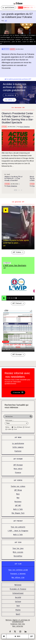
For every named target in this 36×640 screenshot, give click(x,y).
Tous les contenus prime (18, 569)
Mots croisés (18, 552)
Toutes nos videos (18, 486)
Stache (4, 126)
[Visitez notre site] (4, 636)
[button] (15, 190)
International (18, 593)
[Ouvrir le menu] (31, 636)
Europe (12, 49)
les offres (8, 100)
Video (9, 429)
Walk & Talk (18, 509)
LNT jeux (18, 542)
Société (18, 597)
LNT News (18, 437)
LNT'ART (18, 505)
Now (18, 497)
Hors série (18, 468)
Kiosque (5, 342)
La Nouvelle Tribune (18, 2)
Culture (18, 601)
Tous (15, 427)
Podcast (7, 263)
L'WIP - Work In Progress (18, 530)
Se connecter (9, 95)
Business (18, 501)
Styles (18, 609)
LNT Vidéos (17, 252)
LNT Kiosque (17, 354)
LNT (6, 20)
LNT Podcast (17, 303)
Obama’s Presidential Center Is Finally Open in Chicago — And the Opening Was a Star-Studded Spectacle (18, 118)
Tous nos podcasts (18, 526)
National (18, 584)
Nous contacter (17, 626)
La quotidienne (8, 7)
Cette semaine (18, 447)
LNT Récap (18, 490)
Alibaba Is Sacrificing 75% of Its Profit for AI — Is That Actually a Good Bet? (13, 178)
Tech (18, 605)
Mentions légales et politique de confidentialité (18, 620)
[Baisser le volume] (32, 298)
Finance (18, 472)
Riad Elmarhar (25, 126)
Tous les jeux (18, 548)
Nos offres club (18, 577)
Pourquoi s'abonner (18, 573)
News (20, 427)
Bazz (18, 493)
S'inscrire (16, 392)
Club (15, 429)
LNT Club (18, 564)
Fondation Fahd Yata (18, 624)
